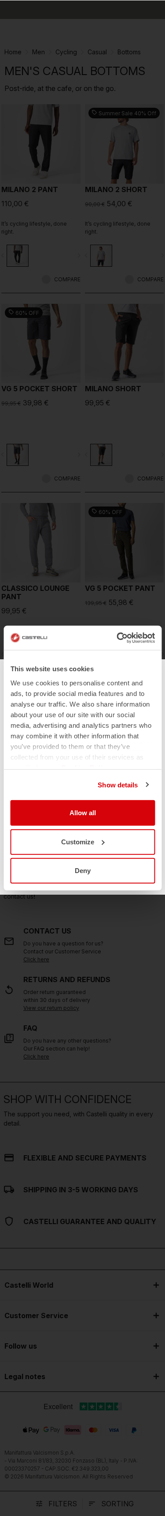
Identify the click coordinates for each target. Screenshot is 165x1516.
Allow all (83, 813)
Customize (77, 841)
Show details (118, 784)
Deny (83, 870)
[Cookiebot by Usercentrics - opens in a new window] (117, 637)
